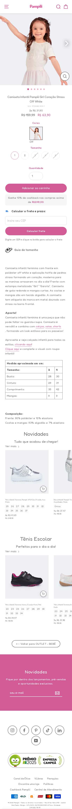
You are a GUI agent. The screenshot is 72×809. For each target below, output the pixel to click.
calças (40, 326)
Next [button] (70, 44)
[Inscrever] (58, 693)
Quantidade (36, 168)
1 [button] (28, 89)
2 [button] (32, 89)
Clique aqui (12, 349)
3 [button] (35, 89)
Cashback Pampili (20, 789)
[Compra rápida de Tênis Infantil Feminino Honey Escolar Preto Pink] (43, 594)
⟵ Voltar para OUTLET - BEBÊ (36, 643)
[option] (36, 49)
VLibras (38, 778)
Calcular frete (36, 231)
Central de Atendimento (48, 789)
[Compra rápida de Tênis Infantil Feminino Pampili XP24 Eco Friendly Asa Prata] (43, 489)
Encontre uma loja (29, 784)
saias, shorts (53, 326)
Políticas (48, 784)
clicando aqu (23, 344)
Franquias (52, 778)
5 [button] (41, 89)
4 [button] (38, 89)
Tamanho (36, 147)
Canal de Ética (22, 778)
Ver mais (10, 446)
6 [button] (44, 89)
